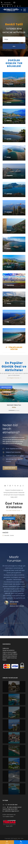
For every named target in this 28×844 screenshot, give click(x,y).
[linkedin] (7, 6)
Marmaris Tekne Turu (14, 405)
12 (23, 623)
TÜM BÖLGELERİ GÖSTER (15, 348)
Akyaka (14, 699)
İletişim (5, 660)
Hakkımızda (6, 648)
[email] (2, 6)
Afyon (14, 686)
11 (21, 623)
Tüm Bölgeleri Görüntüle (13, 378)
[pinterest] (12, 486)
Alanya (14, 712)
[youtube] (17, 6)
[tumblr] (12, 6)
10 (19, 623)
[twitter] (17, 486)
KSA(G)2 (5, 533)
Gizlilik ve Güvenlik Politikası (10, 654)
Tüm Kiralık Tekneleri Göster (13, 510)
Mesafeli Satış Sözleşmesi (10, 656)
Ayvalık (14, 738)
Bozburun (14, 789)
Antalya (14, 725)
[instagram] (23, 486)
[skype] (15, 486)
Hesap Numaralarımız (8, 650)
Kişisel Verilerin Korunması (10, 658)
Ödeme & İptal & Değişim (10, 652)
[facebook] (7, 486)
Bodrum (14, 763)
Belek (14, 750)
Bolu (14, 776)
